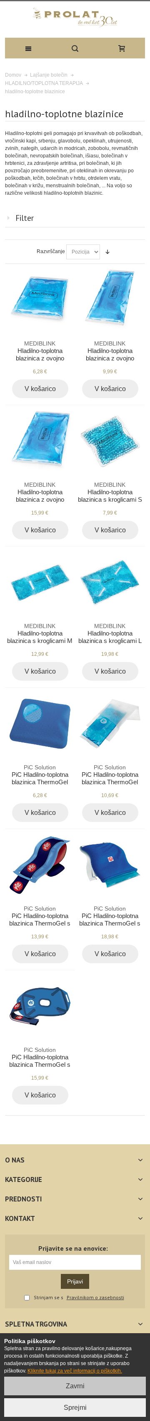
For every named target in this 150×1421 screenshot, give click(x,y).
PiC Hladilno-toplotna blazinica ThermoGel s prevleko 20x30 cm (109, 920)
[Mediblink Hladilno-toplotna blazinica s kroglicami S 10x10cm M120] (109, 441)
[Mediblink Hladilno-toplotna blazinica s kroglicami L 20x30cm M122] (109, 582)
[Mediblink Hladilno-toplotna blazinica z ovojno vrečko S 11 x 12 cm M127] (39, 299)
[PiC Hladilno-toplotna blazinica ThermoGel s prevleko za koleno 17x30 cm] (39, 1006)
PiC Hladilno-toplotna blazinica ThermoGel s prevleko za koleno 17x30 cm (39, 1065)
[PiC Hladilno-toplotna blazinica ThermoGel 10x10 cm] (39, 723)
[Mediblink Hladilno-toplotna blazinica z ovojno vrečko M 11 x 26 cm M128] (109, 299)
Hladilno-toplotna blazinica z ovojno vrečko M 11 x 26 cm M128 (110, 358)
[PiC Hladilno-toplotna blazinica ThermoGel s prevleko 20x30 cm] (109, 864)
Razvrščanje (51, 251)
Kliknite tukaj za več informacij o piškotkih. (75, 1371)
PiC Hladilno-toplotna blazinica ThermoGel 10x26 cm (110, 778)
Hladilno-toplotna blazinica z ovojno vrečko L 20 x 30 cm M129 (40, 500)
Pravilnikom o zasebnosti (95, 1297)
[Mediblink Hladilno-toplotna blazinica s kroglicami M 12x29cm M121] (39, 582)
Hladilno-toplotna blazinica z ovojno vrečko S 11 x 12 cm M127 (40, 358)
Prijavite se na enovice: (73, 1248)
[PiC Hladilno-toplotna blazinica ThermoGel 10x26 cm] (109, 723)
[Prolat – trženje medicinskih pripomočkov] (75, 17)
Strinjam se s (48, 1297)
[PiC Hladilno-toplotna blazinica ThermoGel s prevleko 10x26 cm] (39, 864)
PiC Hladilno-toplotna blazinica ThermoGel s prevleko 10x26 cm (39, 920)
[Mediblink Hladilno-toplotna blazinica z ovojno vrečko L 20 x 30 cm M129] (39, 441)
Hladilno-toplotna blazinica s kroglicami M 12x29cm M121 (39, 637)
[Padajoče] (107, 252)
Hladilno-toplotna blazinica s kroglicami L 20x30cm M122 (110, 637)
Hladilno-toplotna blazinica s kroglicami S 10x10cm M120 (110, 496)
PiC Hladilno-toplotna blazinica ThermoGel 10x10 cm (40, 778)
